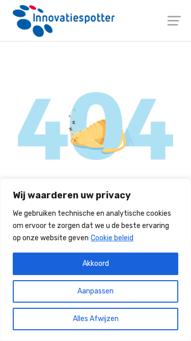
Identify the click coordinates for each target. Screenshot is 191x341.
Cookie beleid (112, 238)
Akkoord (96, 263)
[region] (95, 259)
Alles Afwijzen (96, 318)
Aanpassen (95, 291)
